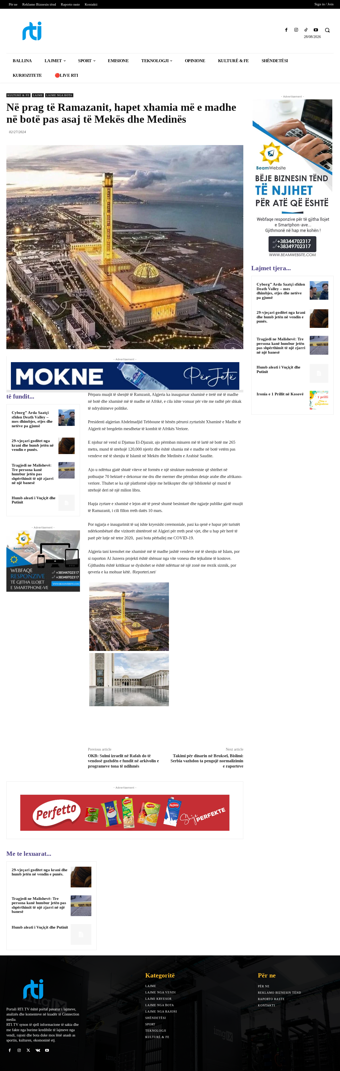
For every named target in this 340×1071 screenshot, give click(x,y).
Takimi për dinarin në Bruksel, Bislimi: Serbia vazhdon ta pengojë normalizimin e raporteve (207, 760)
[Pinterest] (225, 131)
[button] (327, 30)
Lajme (38, 95)
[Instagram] (296, 30)
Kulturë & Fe (18, 95)
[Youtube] (316, 30)
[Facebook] (286, 30)
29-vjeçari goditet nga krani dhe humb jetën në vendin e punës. (33, 445)
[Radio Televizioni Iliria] (46, 31)
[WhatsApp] (238, 131)
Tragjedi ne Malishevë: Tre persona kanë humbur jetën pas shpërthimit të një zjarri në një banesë (32, 474)
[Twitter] (213, 131)
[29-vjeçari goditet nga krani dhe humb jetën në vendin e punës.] (66, 446)
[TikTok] (306, 30)
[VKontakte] (38, 1050)
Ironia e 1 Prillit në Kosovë (280, 394)
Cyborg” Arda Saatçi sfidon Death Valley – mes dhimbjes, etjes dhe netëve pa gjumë (32, 419)
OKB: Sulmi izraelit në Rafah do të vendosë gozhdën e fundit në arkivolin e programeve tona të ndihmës (123, 760)
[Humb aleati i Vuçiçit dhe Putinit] (66, 503)
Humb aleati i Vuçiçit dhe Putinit (34, 500)
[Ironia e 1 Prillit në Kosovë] (319, 400)
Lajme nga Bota (59, 95)
